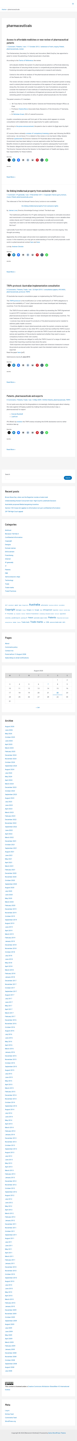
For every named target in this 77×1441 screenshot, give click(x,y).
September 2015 (11, 1066)
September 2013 (11, 1149)
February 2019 (10, 938)
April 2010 (8, 1296)
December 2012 (10, 1181)
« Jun (38, 707)
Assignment (25, 605)
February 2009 (10, 1346)
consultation (62, 605)
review (21, 49)
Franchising (9, 555)
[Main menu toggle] (73, 4)
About (7, 643)
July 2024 (8, 773)
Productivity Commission (63, 618)
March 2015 (9, 1088)
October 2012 (10, 1188)
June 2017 (9, 1002)
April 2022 (8, 834)
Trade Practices (10, 591)
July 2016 (8, 1034)
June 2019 (9, 927)
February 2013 (10, 1174)
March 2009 (9, 1342)
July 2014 (8, 1113)
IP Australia (10, 613)
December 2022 (10, 819)
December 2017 (10, 981)
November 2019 (10, 913)
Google (37, 610)
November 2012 (10, 1185)
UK (44, 622)
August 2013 (9, 1152)
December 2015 (10, 1056)
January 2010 (10, 1306)
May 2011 (8, 1249)
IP (5, 613)
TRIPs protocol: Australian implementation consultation (33, 285)
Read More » (11, 177)
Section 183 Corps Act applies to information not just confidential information (32, 508)
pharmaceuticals (12, 49)
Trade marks (9, 587)
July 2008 (8, 1371)
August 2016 (9, 1031)
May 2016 (8, 1041)
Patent (61, 47)
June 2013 (9, 1160)
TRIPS (28, 292)
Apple (20, 605)
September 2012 (11, 1192)
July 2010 (8, 1285)
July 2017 (8, 999)
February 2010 (10, 1303)
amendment (11, 605)
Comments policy (11, 647)
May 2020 (8, 898)
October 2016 (10, 1027)
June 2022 (9, 830)
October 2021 (10, 845)
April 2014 (8, 1124)
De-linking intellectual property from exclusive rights (31, 190)
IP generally (20, 195)
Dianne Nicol (23, 109)
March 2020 (9, 902)
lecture (63, 195)
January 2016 (10, 1052)
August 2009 (9, 1324)
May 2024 (8, 776)
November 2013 (10, 1142)
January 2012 (10, 1220)
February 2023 (10, 816)
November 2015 (10, 1059)
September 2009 (11, 1321)
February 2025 (10, 751)
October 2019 (10, 916)
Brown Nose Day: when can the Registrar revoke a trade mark (26, 497)
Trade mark (25, 622)
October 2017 (10, 988)
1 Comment (11, 47)
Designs (8, 544)
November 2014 (10, 1099)
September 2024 (11, 766)
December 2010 (10, 1267)
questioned (18, 139)
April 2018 (8, 966)
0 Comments (11, 290)
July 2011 (8, 1242)
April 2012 (8, 1210)
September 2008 (11, 1364)
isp (14, 613)
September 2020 (11, 884)
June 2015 (9, 1077)
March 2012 (9, 1213)
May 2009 (8, 1335)
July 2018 (8, 956)
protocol (22, 292)
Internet (8, 559)
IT (5, 566)
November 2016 (10, 1023)
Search (7, 474)
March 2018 (9, 970)
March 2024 (9, 784)
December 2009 (10, 1310)
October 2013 (10, 1145)
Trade (25, 290)
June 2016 (9, 1038)
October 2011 (10, 1231)
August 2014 (9, 1109)
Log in (7, 1410)
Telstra (19, 622)
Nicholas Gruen (18, 114)
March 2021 (9, 866)
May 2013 (8, 1163)
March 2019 (9, 934)
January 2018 (10, 977)
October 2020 (10, 880)
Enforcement (9, 552)
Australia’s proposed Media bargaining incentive (22, 504)
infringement (47, 610)
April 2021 (8, 862)
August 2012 (9, 1195)
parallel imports (15, 618)
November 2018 (10, 948)
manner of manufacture (32, 613)
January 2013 (10, 1177)
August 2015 (9, 1070)
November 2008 (10, 1357)
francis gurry (56, 195)
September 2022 (11, 827)
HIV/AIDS (62, 290)
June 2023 (9, 805)
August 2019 (9, 923)
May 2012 (8, 1206)
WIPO (63, 622)
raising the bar (8, 622)
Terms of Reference (26, 60)
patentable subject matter (40, 618)
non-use (57, 613)
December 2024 (10, 755)
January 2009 (10, 1349)
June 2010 (9, 1288)
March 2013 (9, 1170)
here (31, 242)
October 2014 (10, 1102)
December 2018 (10, 945)
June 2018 (9, 959)
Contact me (9, 651)
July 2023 (8, 802)
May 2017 (8, 1006)
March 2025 (9, 748)
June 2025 (9, 741)
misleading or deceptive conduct (46, 613)
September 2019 (11, 920)
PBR (6, 573)
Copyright (47, 195)
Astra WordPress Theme (57, 1433)
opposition (63, 613)
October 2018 (10, 952)
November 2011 (10, 1228)
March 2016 (9, 1049)
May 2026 (8, 734)
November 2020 (10, 877)
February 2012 (10, 1217)
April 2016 (8, 1045)
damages (19, 610)
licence (23, 613)
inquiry (56, 47)
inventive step (67, 610)
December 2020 (10, 873)
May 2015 (8, 1081)
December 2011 (10, 1224)
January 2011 (10, 1263)
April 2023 (8, 809)
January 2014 (10, 1135)
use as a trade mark (56, 622)
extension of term (47, 47)
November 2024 (10, 759)
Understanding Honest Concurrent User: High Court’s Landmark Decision (30, 501)
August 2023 (9, 798)
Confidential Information (13, 537)
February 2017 (10, 1016)
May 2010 (8, 1292)
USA (47, 622)
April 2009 (8, 1339)
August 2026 (9, 726)
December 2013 (10, 1138)
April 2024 (8, 780)
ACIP (6, 605)
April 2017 (8, 1009)
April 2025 (8, 744)
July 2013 (8, 1156)
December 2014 (10, 1095)
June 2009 (9, 1331)
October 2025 (10, 737)
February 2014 (10, 1131)
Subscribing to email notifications (17, 658)
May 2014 (8, 1120)
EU (33, 610)
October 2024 (10, 762)
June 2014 (9, 1117)
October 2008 (10, 1360)
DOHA (45, 400)
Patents (19, 47)
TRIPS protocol (15, 301)
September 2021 (11, 848)
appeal (16, 605)
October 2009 (10, 1317)
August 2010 (9, 1281)
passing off (24, 618)
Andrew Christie (17, 246)
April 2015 (8, 1084)
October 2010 (10, 1274)
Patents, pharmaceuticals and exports (25, 395)
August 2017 (9, 995)
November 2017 (10, 984)
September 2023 (11, 794)
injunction (55, 610)
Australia (34, 604)
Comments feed (11, 1418)
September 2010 (11, 1278)
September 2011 (11, 1235)
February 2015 (10, 1092)
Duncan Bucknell (17, 414)
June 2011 (9, 1246)
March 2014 (9, 1127)
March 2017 (9, 1013)
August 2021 (9, 852)
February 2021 (10, 870)
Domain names (10, 548)
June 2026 (9, 730)
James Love (13, 210)
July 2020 (8, 891)
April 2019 (8, 930)
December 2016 (10, 1020)
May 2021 (8, 859)
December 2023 (10, 787)
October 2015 (10, 1063)
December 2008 (10, 1353)
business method (53, 605)
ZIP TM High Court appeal (14, 511)
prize (31, 197)
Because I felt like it (12, 534)
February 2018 (10, 973)
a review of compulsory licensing (37, 133)
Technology (9, 580)
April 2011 (8, 1253)
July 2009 (8, 1328)
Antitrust (8, 530)
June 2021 (9, 855)
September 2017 (11, 991)
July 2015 (8, 1074)
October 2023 (10, 791)
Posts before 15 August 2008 (15, 654)
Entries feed (9, 1414)
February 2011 (10, 1260)
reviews (19, 422)
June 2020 (9, 895)
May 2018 (8, 963)
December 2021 (10, 841)
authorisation (44, 605)
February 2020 (10, 905)
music (9, 197)
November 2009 (10, 1314)
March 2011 (9, 1256)
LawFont (14, 417)
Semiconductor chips (12, 577)
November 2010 (10, 1271)
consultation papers (51, 290)
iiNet (41, 610)
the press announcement (25, 126)
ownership (8, 618)
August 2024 (9, 769)
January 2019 (10, 941)
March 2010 (9, 1299)
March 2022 (9, 837)
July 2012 (8, 1199)
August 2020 (9, 888)
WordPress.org (10, 1421)
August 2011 (9, 1238)
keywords (18, 613)
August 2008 (9, 1367)
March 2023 (9, 812)
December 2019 (10, 909)
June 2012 (9, 1203)
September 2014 (11, 1106)
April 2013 (8, 1167)
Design (24, 610)
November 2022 (10, 823)
